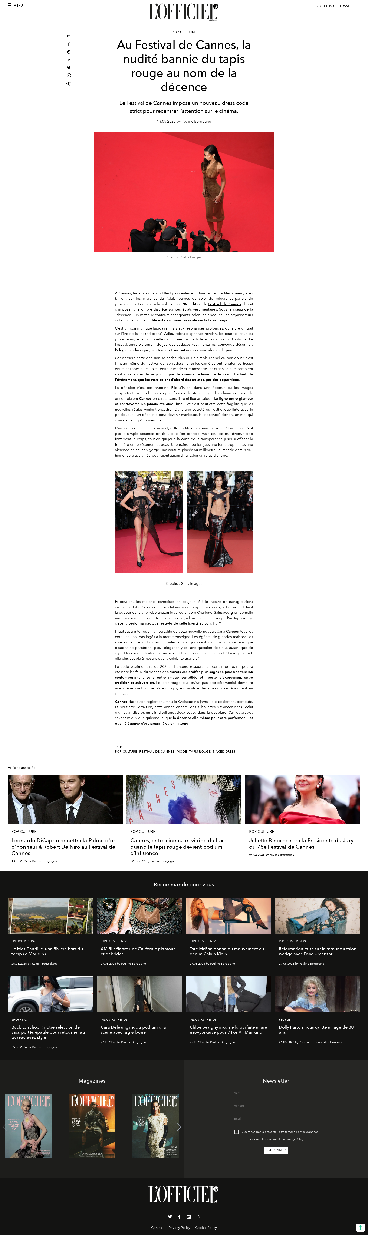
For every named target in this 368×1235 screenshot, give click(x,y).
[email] (68, 37)
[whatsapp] (68, 76)
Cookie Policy (206, 1228)
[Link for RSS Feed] (198, 1217)
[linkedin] (68, 60)
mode (182, 752)
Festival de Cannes (224, 304)
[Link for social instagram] (189, 1217)
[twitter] (68, 68)
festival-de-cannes (156, 752)
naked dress (224, 752)
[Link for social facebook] (179, 1217)
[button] (179, 1127)
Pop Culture (184, 32)
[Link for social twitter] (170, 1217)
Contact (157, 1228)
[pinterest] (68, 52)
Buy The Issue (326, 6)
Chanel (184, 653)
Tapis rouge (200, 752)
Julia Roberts (142, 607)
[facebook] (68, 45)
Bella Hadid (230, 607)
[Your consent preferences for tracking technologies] (360, 1228)
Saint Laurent (213, 653)
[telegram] (68, 84)
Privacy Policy (295, 1139)
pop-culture (126, 752)
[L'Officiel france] (184, 12)
